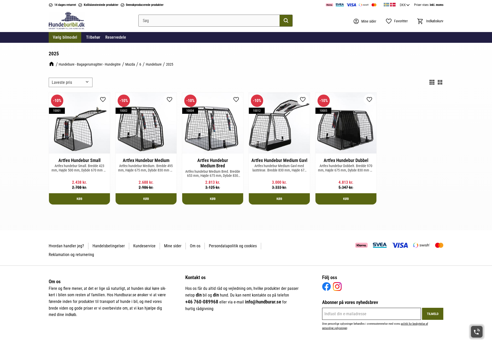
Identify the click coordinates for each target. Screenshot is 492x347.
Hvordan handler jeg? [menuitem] (66, 245)
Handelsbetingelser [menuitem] (109, 245)
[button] (396, 21)
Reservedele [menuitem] (115, 37)
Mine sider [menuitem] (172, 245)
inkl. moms (436, 5)
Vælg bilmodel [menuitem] (65, 37)
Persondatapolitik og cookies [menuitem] (233, 245)
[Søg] (286, 21)
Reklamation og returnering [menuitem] (71, 254)
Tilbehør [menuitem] (93, 37)
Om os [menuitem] (195, 245)
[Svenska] (386, 4)
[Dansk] (393, 4)
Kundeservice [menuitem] (144, 245)
